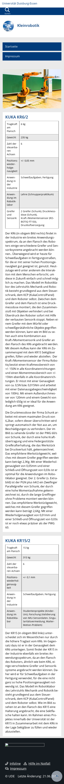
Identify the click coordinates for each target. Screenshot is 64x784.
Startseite (11, 46)
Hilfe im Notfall (39, 763)
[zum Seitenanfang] (56, 776)
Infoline (15, 763)
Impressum (12, 56)
